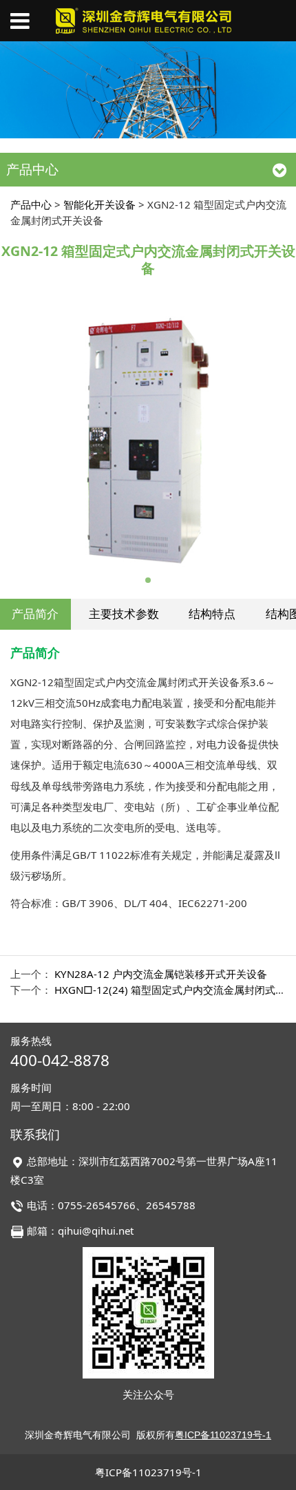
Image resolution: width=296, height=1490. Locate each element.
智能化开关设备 (99, 204)
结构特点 (212, 613)
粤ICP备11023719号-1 (148, 1472)
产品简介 (35, 613)
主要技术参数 (124, 613)
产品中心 (31, 204)
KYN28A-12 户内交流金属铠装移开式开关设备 (160, 974)
